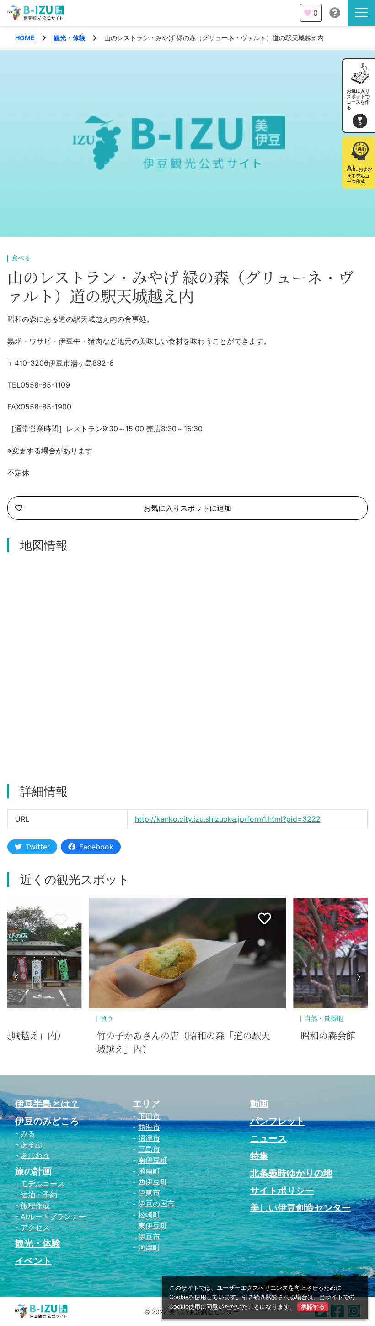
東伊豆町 (152, 1225)
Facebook (96, 846)
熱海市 (149, 1127)
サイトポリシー (282, 1190)
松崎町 (149, 1214)
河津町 (149, 1247)
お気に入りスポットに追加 (187, 508)
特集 (259, 1155)
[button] (16, 977)
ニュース (268, 1138)
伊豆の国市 (156, 1203)
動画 (259, 1103)
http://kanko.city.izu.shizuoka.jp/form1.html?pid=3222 (228, 818)
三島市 (149, 1148)
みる (28, 1133)
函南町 (149, 1170)
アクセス (35, 1227)
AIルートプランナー (53, 1216)
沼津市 (149, 1138)
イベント (33, 1260)
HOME (25, 38)
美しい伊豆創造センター (300, 1207)
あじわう (35, 1155)
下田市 (149, 1116)
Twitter (38, 846)
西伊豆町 (152, 1181)
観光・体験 (70, 38)
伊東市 (149, 1192)
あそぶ (32, 1144)
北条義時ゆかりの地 (291, 1173)
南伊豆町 (152, 1159)
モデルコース (42, 1183)
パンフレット (277, 1121)
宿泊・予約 (39, 1194)
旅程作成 (35, 1205)
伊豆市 (149, 1236)
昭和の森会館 (327, 1036)
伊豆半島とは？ (47, 1103)
